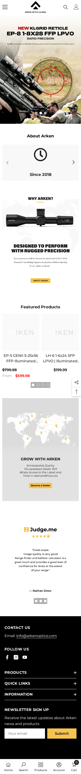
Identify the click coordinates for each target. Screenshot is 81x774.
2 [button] (40, 113)
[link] (40, 163)
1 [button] (36, 113)
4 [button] (48, 385)
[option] (40, 69)
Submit (62, 733)
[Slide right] (73, 162)
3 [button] (45, 113)
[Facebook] (7, 657)
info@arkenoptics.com (36, 636)
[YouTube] (24, 657)
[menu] (5, 7)
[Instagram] (16, 657)
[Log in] (76, 7)
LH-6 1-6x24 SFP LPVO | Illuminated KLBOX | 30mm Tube (60, 358)
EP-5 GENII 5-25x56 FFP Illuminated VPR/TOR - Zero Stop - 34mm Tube (21, 358)
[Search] (65, 7)
